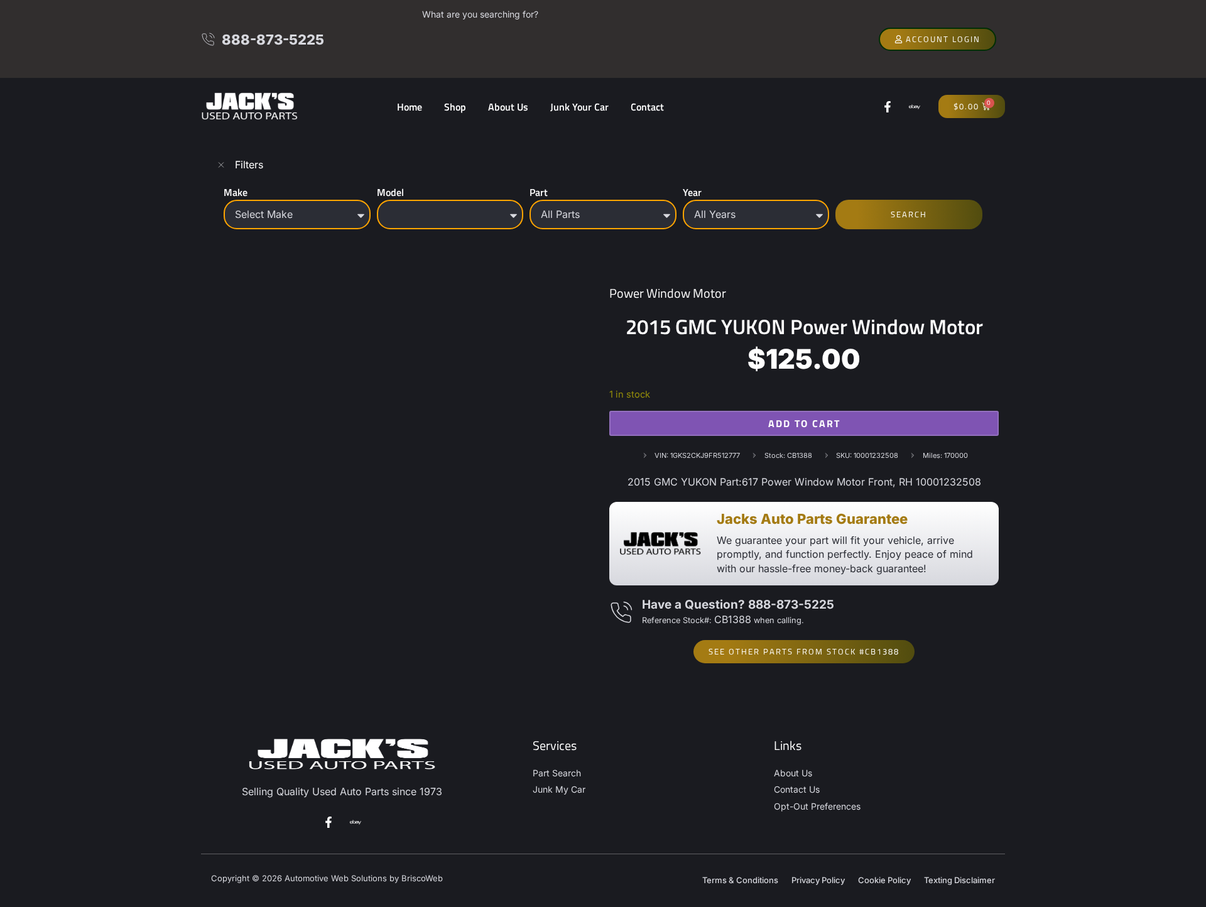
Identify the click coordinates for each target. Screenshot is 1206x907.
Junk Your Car (579, 106)
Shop (455, 106)
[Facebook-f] (887, 106)
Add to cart (804, 423)
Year (692, 192)
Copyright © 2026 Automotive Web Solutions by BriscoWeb (327, 878)
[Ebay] (914, 106)
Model (390, 192)
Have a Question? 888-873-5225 (738, 604)
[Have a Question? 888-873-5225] (621, 612)
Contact (647, 106)
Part (539, 192)
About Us (508, 106)
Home (409, 106)
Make (235, 192)
